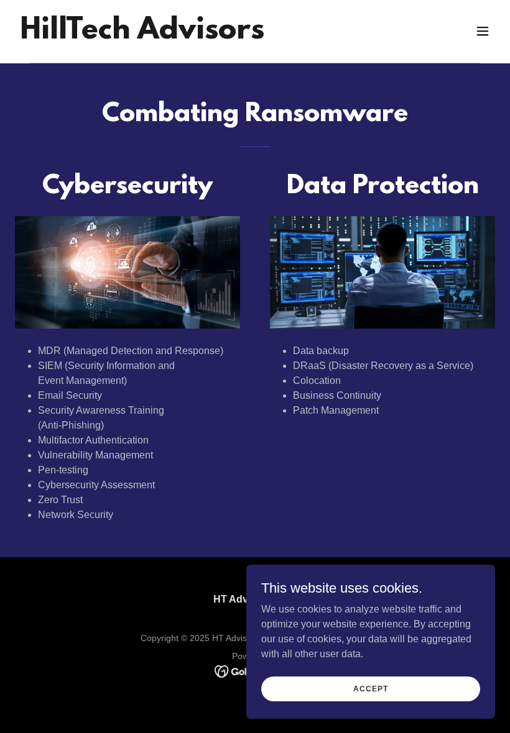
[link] (142, 35)
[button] (482, 31)
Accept (370, 688)
